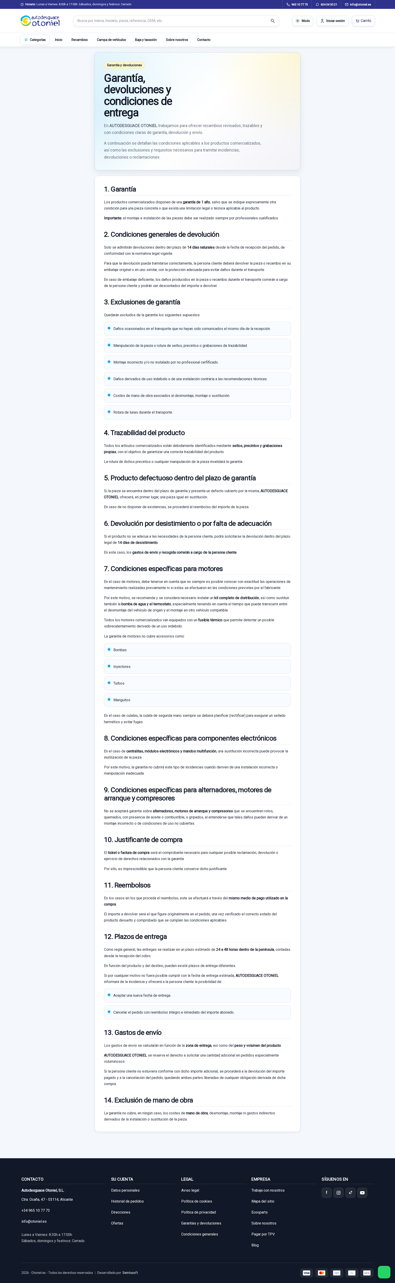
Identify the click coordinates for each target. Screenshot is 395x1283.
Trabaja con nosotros (268, 1190)
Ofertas (117, 1223)
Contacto (204, 40)
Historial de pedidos (127, 1201)
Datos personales (125, 1190)
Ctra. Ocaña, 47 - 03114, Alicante (47, 1199)
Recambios (80, 40)
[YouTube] (362, 1193)
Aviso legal (190, 1190)
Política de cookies (196, 1201)
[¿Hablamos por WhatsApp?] (384, 1272)
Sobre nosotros (177, 40)
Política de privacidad (198, 1212)
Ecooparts (259, 1212)
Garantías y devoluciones (201, 1223)
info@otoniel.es (34, 1221)
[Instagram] (339, 1193)
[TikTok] (350, 1193)
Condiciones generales (199, 1234)
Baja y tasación (146, 40)
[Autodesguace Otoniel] (40, 21)
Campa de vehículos (111, 40)
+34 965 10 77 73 (35, 1210)
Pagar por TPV (263, 1234)
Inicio (58, 40)
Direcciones (120, 1212)
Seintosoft (130, 1273)
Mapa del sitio (262, 1201)
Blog (255, 1245)
